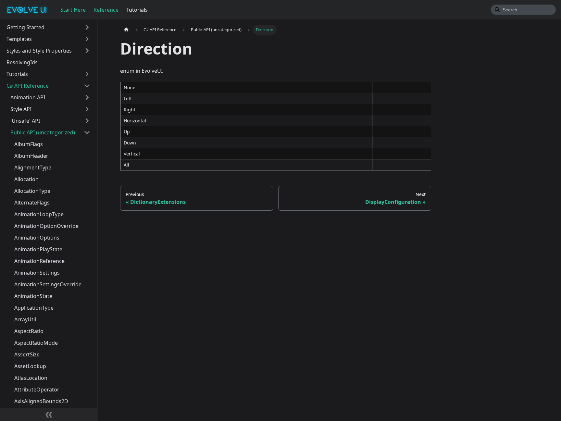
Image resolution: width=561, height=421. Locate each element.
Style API (20, 109)
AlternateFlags (32, 202)
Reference (106, 9)
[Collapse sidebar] (48, 414)
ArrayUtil (25, 319)
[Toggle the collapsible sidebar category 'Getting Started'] (87, 27)
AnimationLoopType (39, 214)
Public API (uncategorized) (42, 132)
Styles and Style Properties (39, 50)
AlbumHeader (31, 155)
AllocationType (32, 190)
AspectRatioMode (36, 342)
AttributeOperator (36, 389)
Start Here (73, 9)
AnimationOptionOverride (46, 225)
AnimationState (33, 296)
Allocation (26, 179)
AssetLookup (30, 366)
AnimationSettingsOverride (47, 284)
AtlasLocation (30, 377)
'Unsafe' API (25, 120)
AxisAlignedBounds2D (41, 401)
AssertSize (27, 354)
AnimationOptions (36, 237)
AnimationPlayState (38, 249)
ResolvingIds (22, 62)
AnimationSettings (37, 272)
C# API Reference (27, 85)
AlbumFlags (28, 144)
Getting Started (25, 27)
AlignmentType (32, 167)
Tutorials (137, 9)
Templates (19, 39)
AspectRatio (29, 331)
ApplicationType (34, 307)
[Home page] (126, 30)
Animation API (27, 97)
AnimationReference (39, 261)
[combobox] (523, 10)
